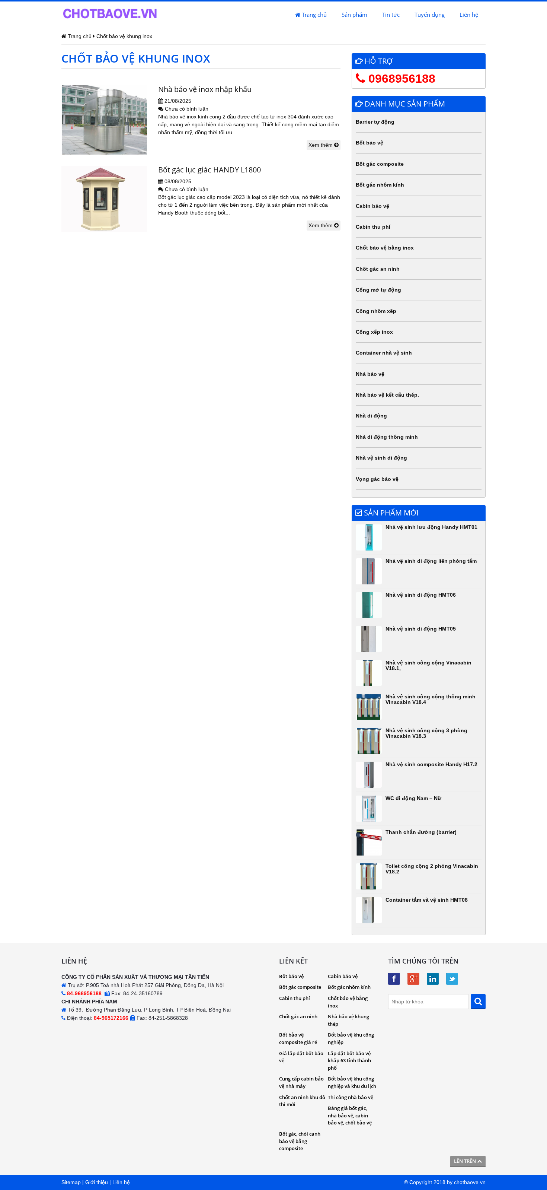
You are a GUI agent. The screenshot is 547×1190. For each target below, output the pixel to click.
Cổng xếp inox (374, 332)
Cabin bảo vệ (372, 206)
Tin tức (391, 14)
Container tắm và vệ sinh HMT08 (427, 900)
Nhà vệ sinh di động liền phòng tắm (431, 561)
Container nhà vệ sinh (384, 353)
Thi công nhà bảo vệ (350, 1097)
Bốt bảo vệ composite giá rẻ (298, 1038)
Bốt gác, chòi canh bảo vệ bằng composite (299, 1141)
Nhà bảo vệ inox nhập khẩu (205, 89)
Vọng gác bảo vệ (377, 479)
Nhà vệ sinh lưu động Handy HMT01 (431, 527)
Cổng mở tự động (378, 290)
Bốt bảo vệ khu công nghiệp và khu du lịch (352, 1082)
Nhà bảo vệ (370, 374)
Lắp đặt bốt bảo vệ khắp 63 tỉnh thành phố (349, 1060)
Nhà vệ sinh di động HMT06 (421, 595)
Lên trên (465, 1161)
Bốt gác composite (380, 164)
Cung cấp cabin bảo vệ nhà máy (301, 1082)
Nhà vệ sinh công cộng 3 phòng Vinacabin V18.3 (426, 733)
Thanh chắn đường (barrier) (421, 832)
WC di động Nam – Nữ (413, 798)
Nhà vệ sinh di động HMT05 (421, 629)
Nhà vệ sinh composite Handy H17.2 (431, 764)
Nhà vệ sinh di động (381, 458)
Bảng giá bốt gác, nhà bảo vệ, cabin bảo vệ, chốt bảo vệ (350, 1115)
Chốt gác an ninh (378, 269)
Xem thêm (321, 145)
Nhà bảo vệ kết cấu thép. (387, 395)
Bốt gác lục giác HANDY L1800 (209, 170)
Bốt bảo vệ (369, 143)
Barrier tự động (375, 122)
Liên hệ (469, 14)
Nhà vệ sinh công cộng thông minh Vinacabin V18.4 (431, 699)
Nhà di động (371, 416)
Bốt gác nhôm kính (380, 185)
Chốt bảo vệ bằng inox (385, 248)
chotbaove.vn (470, 1182)
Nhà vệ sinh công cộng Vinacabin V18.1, (428, 665)
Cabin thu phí (373, 227)
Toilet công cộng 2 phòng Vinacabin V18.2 (432, 869)
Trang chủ (313, 14)
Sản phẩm (354, 14)
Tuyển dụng (430, 14)
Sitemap (71, 1182)
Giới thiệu (96, 1182)
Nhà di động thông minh (387, 437)
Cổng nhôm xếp (376, 311)
